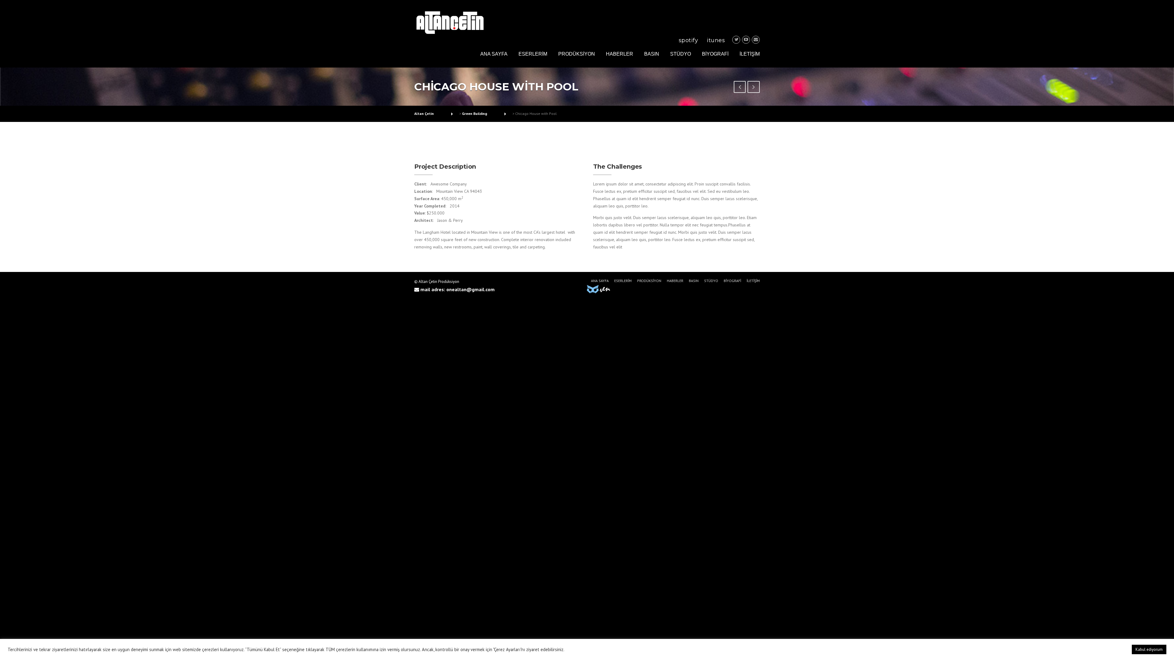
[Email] (756, 39)
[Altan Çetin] (449, 22)
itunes (716, 40)
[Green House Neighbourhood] (754, 87)
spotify (688, 40)
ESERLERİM (533, 54)
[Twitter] (736, 39)
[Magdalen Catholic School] (740, 87)
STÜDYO (680, 54)
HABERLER (619, 54)
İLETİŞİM (750, 54)
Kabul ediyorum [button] (1149, 649)
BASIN (651, 54)
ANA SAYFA (494, 54)
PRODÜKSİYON (576, 54)
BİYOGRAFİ (715, 54)
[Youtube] (746, 39)
